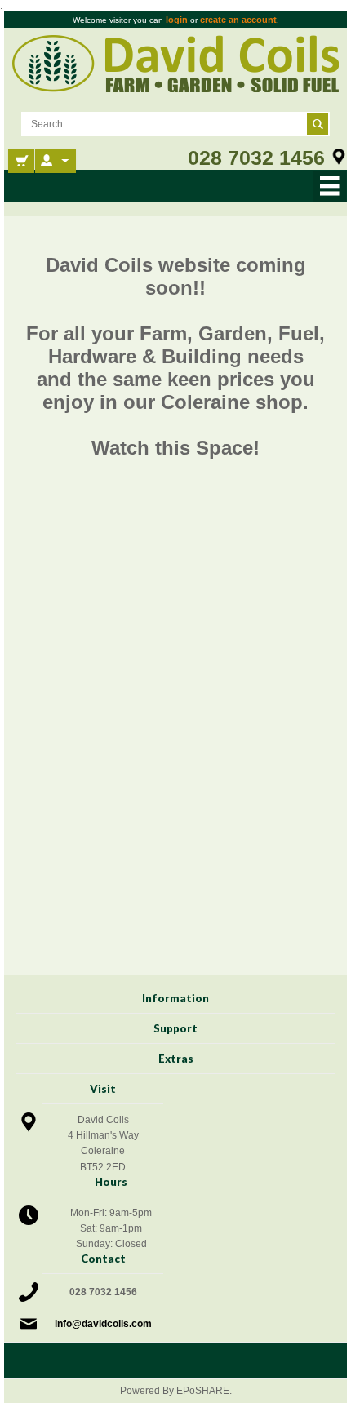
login (177, 19)
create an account (238, 19)
